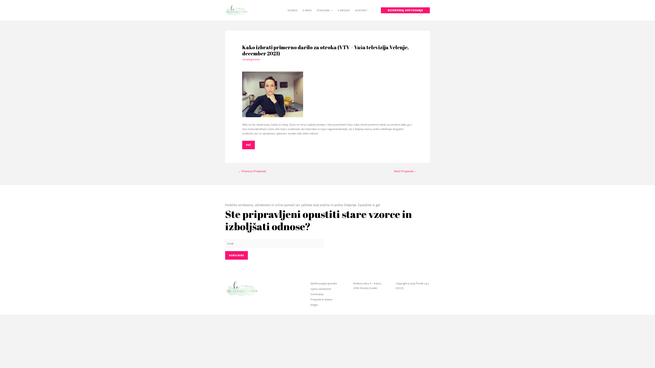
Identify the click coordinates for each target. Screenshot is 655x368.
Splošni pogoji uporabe (323, 283)
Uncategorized (251, 59)
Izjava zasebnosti (320, 288)
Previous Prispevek (252, 171)
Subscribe (236, 255)
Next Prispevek (405, 171)
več (248, 145)
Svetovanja (316, 294)
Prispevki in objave (321, 299)
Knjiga (314, 304)
